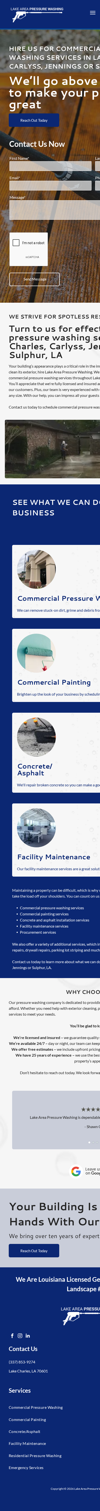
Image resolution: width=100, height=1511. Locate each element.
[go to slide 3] (97, 1142)
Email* (14, 177)
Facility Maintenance (53, 856)
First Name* (19, 158)
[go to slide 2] (93, 1142)
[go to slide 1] (89, 1142)
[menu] (93, 13)
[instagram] (20, 1336)
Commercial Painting (54, 682)
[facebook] (12, 1336)
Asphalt (30, 773)
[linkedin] (27, 1336)
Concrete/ (34, 766)
